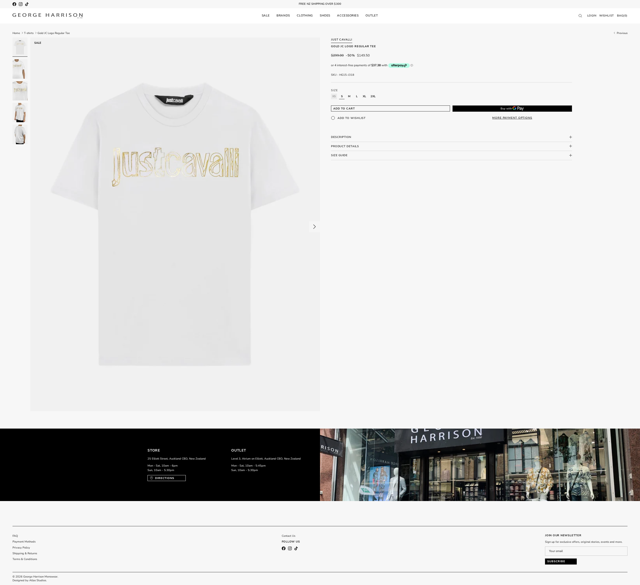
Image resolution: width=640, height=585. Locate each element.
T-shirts (29, 33)
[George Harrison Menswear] (47, 15)
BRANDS (283, 15)
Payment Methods (24, 542)
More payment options (512, 117)
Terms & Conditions (24, 559)
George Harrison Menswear (40, 577)
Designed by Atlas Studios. (29, 580)
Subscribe (556, 561)
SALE (266, 15)
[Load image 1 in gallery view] (175, 224)
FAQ (15, 536)
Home (16, 33)
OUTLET (372, 15)
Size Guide (339, 155)
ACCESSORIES (347, 15)
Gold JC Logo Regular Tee (54, 33)
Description (341, 137)
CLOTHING (305, 15)
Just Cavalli (341, 39)
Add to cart (344, 108)
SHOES (325, 15)
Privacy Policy (21, 548)
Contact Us (288, 536)
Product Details (345, 146)
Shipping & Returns (24, 553)
